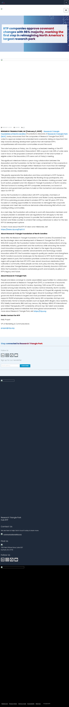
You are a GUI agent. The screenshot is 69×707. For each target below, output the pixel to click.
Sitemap (38, 703)
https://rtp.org (40, 311)
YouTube (16, 355)
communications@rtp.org (13, 534)
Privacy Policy (13, 703)
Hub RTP (4, 520)
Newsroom (5, 703)
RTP (24, 127)
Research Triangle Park (11, 517)
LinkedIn (2, 355)
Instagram (7, 355)
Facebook (11, 355)
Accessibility (30, 703)
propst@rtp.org (7, 328)
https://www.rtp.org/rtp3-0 (13, 229)
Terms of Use (22, 703)
